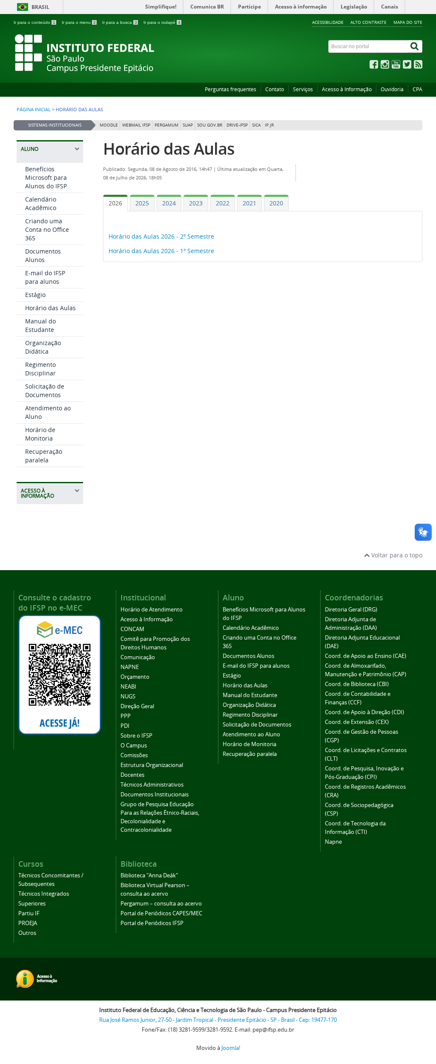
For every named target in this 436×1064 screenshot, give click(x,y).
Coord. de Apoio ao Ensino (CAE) (365, 656)
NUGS (127, 696)
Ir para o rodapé (162, 22)
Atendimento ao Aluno (251, 734)
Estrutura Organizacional (151, 765)
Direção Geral (137, 706)
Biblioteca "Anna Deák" (149, 875)
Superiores (32, 903)
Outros (27, 933)
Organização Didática (43, 347)
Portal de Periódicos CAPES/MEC (161, 913)
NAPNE (129, 667)
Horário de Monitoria (40, 434)
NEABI (128, 686)
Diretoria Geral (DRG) (351, 609)
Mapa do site (407, 22)
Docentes (132, 775)
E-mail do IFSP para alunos (45, 277)
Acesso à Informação (347, 89)
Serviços (303, 89)
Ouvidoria (392, 89)
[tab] (115, 203)
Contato (274, 89)
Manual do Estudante (40, 325)
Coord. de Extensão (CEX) (357, 722)
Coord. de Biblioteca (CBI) (357, 684)
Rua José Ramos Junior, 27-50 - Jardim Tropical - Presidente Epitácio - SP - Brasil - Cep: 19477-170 (218, 1020)
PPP (125, 716)
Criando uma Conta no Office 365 (47, 229)
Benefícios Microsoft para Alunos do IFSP (46, 177)
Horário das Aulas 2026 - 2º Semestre (161, 236)
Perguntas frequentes (230, 89)
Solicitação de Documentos (44, 390)
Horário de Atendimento (151, 609)
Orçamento (134, 676)
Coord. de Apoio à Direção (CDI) (364, 712)
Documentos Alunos (43, 255)
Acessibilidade (328, 22)
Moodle (109, 125)
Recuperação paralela (43, 455)
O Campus (133, 745)
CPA (417, 89)
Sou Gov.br (209, 125)
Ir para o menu (79, 22)
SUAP (188, 125)
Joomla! (230, 1048)
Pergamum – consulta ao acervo (161, 903)
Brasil (40, 7)
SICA (256, 125)
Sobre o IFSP (136, 735)
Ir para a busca (119, 22)
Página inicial (34, 109)
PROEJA (27, 923)
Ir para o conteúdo (34, 22)
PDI (124, 726)
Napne (333, 841)
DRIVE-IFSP (237, 125)
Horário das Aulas (50, 308)
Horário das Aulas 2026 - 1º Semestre (161, 251)
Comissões (134, 755)
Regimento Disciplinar (40, 368)
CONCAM (132, 629)
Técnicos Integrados (43, 893)
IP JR (269, 125)
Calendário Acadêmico (40, 203)
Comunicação (137, 657)
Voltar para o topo (396, 555)
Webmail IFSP (136, 125)
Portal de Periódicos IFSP (152, 923)
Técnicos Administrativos (152, 784)
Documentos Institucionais (154, 794)
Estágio (35, 295)
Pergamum (166, 125)
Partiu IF (29, 913)
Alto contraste (368, 22)
